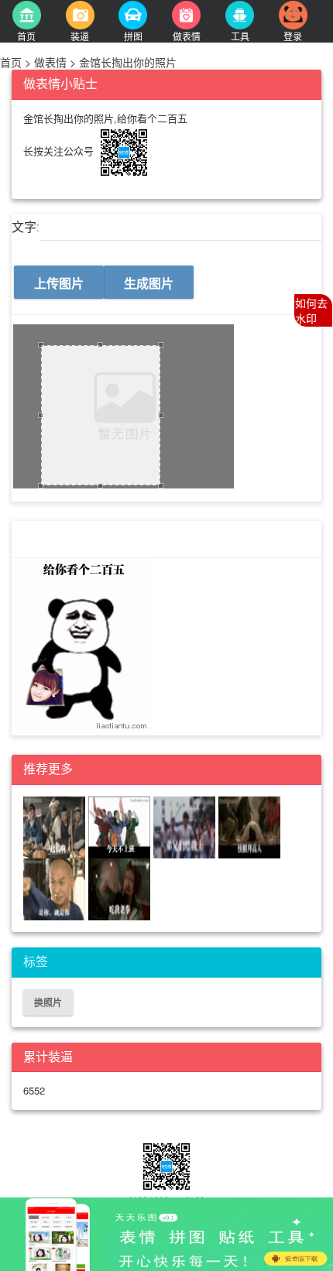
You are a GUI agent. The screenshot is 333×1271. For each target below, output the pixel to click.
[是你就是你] (55, 887)
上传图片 (59, 283)
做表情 (50, 62)
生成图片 (148, 283)
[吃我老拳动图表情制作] (119, 887)
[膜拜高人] (249, 825)
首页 (12, 62)
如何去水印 (311, 310)
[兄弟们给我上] (185, 825)
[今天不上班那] (120, 825)
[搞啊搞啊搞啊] (55, 825)
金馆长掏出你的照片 (126, 62)
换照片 (48, 1002)
